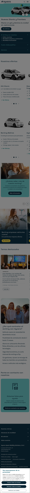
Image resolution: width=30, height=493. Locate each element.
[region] (15, 480)
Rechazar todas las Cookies (14, 486)
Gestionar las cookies (13, 490)
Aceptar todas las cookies (14, 482)
